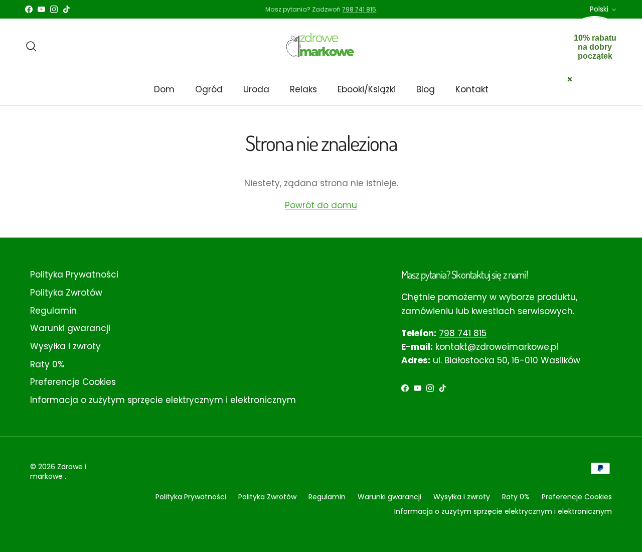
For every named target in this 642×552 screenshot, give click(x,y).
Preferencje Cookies (73, 382)
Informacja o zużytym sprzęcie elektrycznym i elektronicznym (163, 400)
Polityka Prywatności (74, 274)
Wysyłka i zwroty (65, 346)
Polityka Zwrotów (66, 293)
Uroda (256, 89)
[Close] (570, 78)
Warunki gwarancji (70, 328)
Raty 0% (47, 364)
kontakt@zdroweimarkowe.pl (496, 347)
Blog (425, 89)
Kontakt (472, 89)
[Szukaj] (31, 46)
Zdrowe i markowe (58, 472)
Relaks (303, 89)
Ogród (209, 89)
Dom (164, 89)
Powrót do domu (321, 205)
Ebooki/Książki (367, 89)
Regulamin (53, 311)
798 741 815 (463, 333)
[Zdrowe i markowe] (321, 46)
